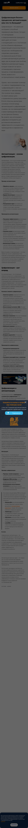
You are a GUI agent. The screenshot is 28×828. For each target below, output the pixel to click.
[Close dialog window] (25, 402)
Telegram (7, 414)
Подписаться (16, 413)
